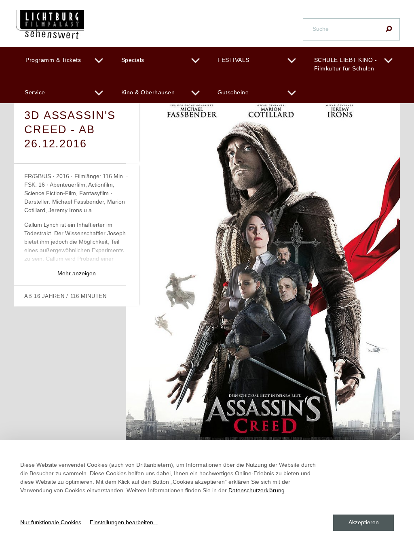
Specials (132, 60)
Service (35, 92)
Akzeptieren (364, 522)
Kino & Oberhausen (148, 92)
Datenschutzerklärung (256, 490)
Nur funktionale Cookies (50, 522)
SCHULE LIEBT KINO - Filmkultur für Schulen (345, 64)
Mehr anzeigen (76, 273)
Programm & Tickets (53, 60)
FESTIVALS (233, 60)
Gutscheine (233, 92)
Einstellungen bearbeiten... (124, 522)
